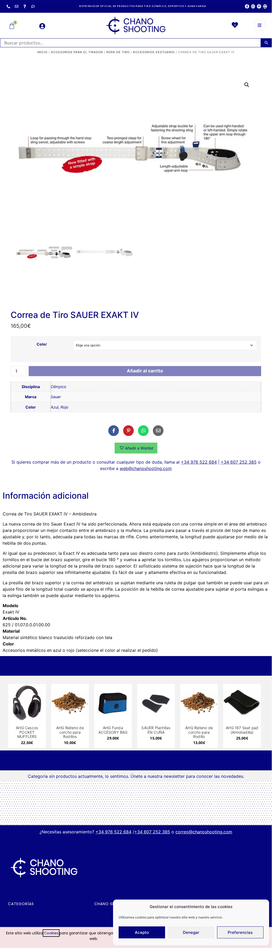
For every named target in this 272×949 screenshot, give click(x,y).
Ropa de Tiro (117, 52)
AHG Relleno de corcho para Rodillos (70, 732)
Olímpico (58, 386)
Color (42, 344)
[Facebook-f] (247, 6)
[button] (259, 25)
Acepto (142, 932)
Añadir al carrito (145, 370)
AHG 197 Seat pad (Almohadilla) (242, 729)
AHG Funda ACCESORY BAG (112, 729)
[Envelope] (16, 6)
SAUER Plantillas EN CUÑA (155, 729)
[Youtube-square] (265, 6)
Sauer (56, 396)
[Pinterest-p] (259, 6)
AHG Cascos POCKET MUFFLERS (27, 732)
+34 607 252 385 (239, 462)
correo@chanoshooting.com (203, 831)
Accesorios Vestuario (154, 52)
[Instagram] (253, 6)
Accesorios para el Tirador (77, 52)
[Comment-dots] (32, 6)
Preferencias (240, 932)
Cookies (51, 933)
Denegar (191, 932)
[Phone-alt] (8, 6)
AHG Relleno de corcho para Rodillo (199, 732)
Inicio (42, 52)
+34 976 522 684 (199, 462)
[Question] (24, 6)
